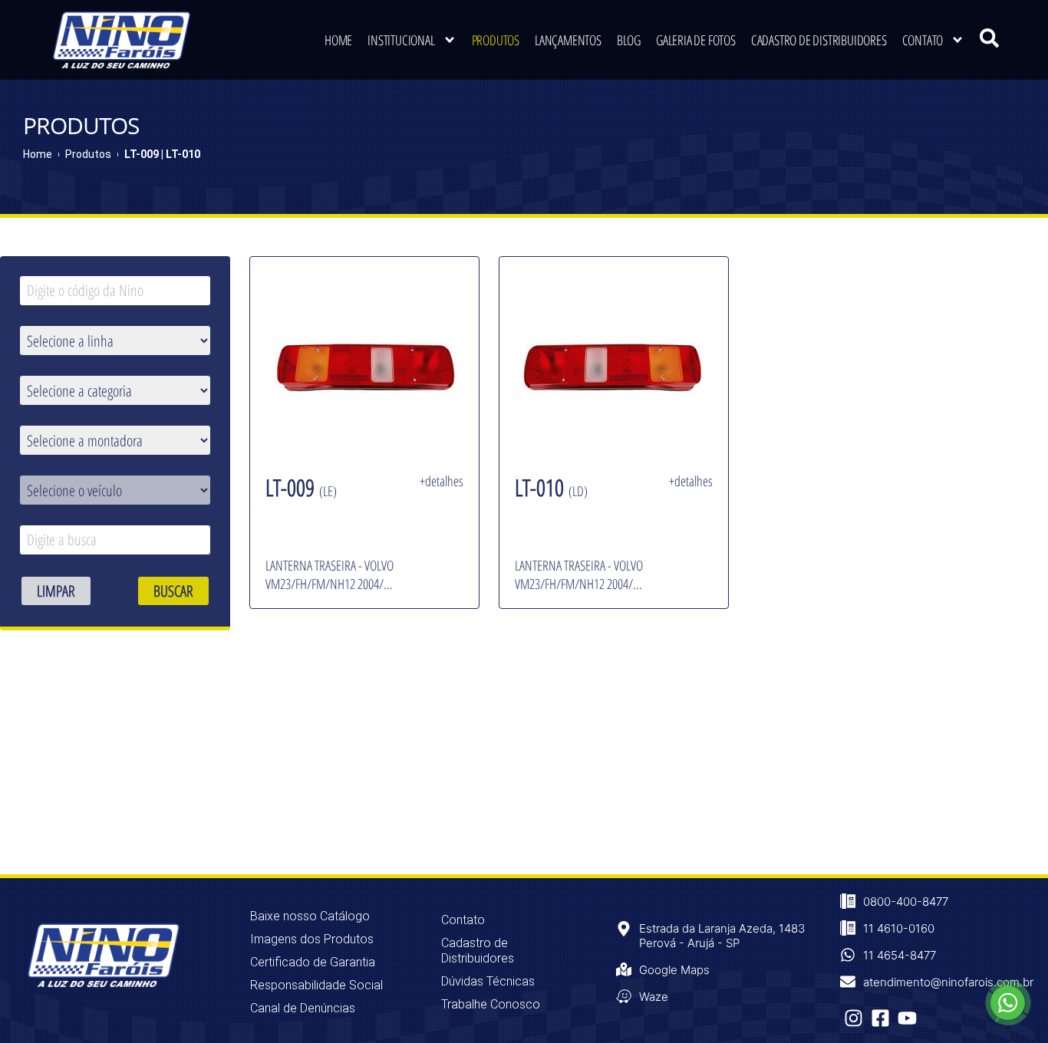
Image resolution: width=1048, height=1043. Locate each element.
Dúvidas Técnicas (488, 981)
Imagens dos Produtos (312, 939)
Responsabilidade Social (316, 985)
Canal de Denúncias (302, 1008)
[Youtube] (907, 1018)
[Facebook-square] (880, 1018)
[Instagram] (853, 1018)
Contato (923, 40)
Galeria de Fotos (696, 40)
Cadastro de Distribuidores (819, 40)
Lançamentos (568, 40)
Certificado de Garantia (312, 962)
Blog (629, 40)
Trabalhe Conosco (490, 1004)
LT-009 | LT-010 (162, 154)
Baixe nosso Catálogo (310, 916)
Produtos (495, 40)
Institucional (400, 40)
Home (338, 40)
